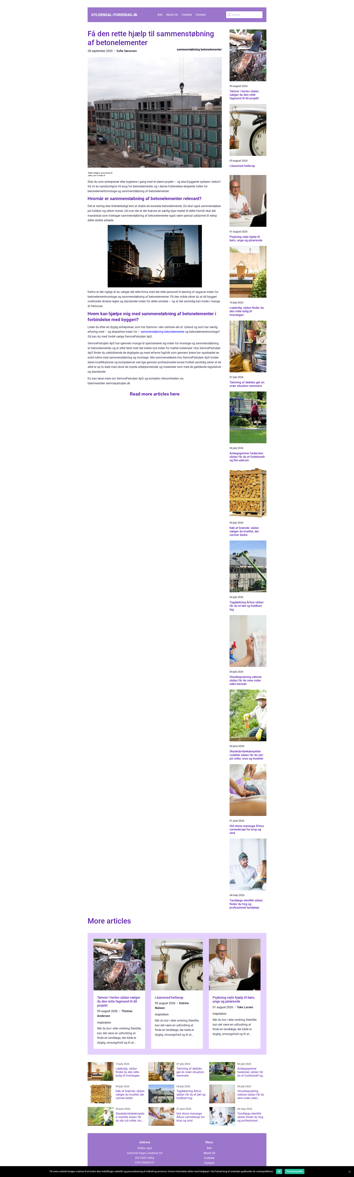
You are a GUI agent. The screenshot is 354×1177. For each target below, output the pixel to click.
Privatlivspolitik (295, 1171)
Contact (201, 14)
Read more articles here (155, 394)
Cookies (187, 14)
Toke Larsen (245, 1007)
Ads (159, 14)
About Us (172, 14)
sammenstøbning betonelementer (199, 49)
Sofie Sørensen (127, 51)
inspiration (104, 1022)
